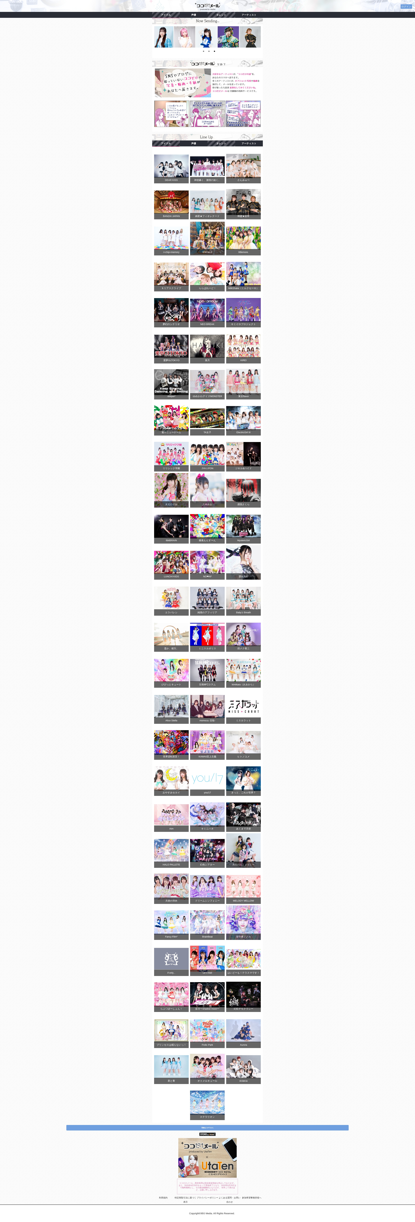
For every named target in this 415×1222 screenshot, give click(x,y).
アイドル (166, 15)
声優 (193, 15)
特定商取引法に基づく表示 (185, 1200)
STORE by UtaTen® (207, 1134)
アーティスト (249, 15)
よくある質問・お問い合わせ (229, 1200)
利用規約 (163, 1198)
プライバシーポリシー (207, 1198)
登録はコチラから (207, 1128)
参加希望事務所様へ (251, 1198)
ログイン (406, 6)
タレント (221, 15)
